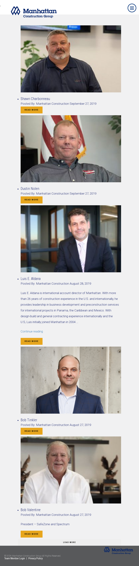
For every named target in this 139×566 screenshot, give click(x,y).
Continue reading (32, 331)
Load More (69, 542)
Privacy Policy (35, 558)
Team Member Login (14, 558)
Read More (32, 110)
